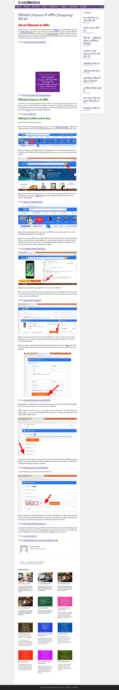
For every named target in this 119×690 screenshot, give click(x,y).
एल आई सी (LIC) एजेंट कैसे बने (91, 19)
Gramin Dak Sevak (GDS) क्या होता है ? (91, 53)
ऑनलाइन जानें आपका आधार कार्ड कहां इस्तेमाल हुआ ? (37, 95)
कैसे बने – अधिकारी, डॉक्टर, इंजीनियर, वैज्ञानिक (92, 40)
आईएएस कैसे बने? (91, 70)
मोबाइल (67, 345)
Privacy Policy (59, 687)
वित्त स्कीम (83, 7)
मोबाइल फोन (39, 196)
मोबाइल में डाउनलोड (52, 34)
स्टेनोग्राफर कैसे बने (91, 108)
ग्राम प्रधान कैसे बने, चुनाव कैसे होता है (91, 99)
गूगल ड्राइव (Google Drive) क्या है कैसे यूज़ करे (35, 468)
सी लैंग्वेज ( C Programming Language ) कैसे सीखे (32, 562)
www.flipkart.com (41, 127)
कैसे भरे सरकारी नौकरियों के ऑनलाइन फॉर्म (34, 524)
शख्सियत (63, 7)
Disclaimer (68, 687)
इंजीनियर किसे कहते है (92, 89)
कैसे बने (19, 7)
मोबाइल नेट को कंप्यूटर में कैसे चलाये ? (33, 202)
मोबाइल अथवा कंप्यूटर (62, 127)
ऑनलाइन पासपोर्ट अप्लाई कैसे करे (32, 300)
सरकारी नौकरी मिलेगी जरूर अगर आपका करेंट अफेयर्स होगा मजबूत (40, 540)
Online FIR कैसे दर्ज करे (29, 114)
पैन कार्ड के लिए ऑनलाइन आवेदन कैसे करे (34, 249)
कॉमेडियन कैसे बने (91, 63)
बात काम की (35, 7)
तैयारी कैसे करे (54, 7)
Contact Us (75, 687)
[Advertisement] (47, 58)
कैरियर (44, 7)
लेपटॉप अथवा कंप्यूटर (26, 32)
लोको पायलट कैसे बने (91, 29)
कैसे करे (26, 7)
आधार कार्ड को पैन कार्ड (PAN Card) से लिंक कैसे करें (37, 400)
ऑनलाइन (55, 30)
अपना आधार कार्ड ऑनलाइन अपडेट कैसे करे (34, 42)
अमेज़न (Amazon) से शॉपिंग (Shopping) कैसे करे (31, 563)
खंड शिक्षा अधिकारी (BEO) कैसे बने (92, 79)
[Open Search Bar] (101, 6)
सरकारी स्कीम (73, 7)
